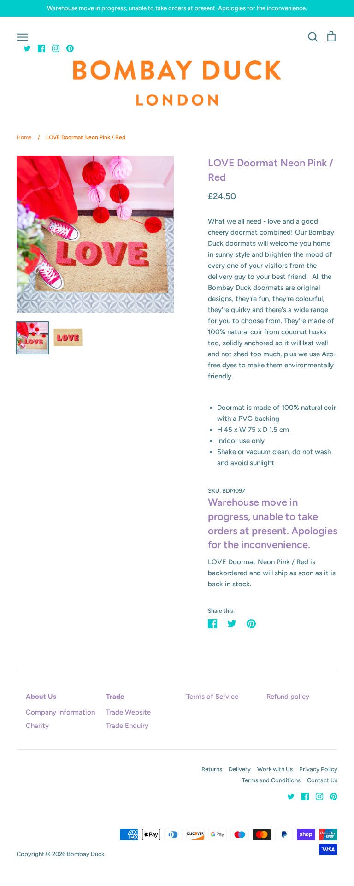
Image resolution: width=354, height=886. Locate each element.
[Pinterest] (66, 48)
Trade (115, 696)
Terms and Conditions (271, 780)
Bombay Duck (85, 854)
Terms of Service (212, 696)
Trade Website (128, 712)
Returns (211, 769)
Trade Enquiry (127, 725)
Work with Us (275, 769)
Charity (37, 725)
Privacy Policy (318, 769)
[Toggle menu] (23, 36)
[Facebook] (38, 48)
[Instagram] (52, 48)
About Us (41, 696)
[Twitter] (24, 48)
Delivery (240, 769)
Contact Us (322, 780)
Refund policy (287, 696)
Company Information (60, 712)
